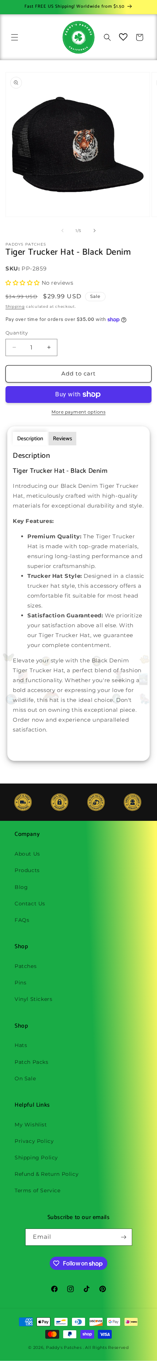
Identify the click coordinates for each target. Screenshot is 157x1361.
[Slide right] (95, 231)
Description (30, 438)
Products (27, 870)
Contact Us (30, 903)
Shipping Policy (36, 1157)
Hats (21, 1045)
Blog (21, 887)
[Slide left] (62, 231)
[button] (15, 37)
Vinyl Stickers (33, 999)
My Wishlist (31, 1124)
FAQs (22, 920)
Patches (26, 966)
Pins (20, 982)
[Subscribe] (124, 1237)
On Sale (25, 1078)
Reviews (62, 438)
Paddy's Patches (64, 1347)
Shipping (15, 306)
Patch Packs (32, 1062)
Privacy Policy (34, 1141)
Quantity (16, 333)
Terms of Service (38, 1190)
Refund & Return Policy (46, 1174)
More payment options (78, 412)
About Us (27, 853)
